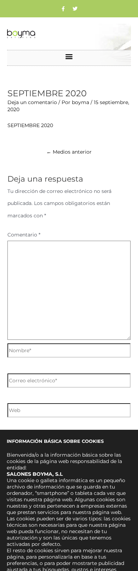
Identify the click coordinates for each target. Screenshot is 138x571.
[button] (69, 56)
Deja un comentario (32, 102)
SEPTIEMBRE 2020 (30, 125)
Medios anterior (69, 152)
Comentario (23, 235)
